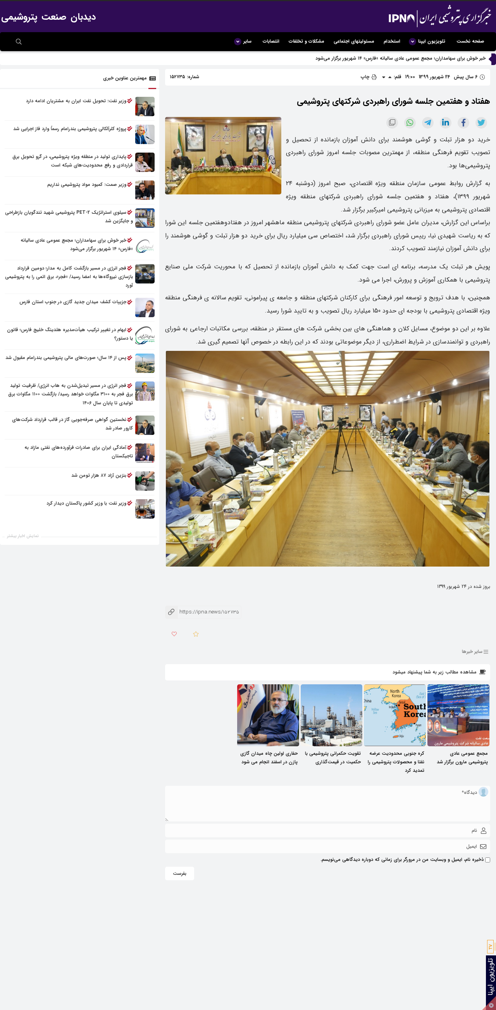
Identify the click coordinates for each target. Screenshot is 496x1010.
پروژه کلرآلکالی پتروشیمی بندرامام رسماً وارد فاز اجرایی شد (69, 128)
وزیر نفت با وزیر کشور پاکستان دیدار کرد (86, 503)
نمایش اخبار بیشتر (23, 536)
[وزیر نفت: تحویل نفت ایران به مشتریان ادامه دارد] (145, 106)
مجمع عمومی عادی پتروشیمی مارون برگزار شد (462, 758)
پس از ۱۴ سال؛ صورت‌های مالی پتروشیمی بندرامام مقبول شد (65, 358)
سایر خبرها (472, 651)
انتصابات (271, 41)
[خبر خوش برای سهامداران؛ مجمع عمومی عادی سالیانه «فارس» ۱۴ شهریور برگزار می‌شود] (145, 246)
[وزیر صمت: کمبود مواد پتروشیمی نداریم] (145, 190)
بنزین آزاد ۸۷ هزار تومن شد (98, 475)
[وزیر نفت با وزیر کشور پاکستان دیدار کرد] (145, 509)
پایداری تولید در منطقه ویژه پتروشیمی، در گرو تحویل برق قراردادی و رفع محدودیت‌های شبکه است (72, 161)
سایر (247, 41)
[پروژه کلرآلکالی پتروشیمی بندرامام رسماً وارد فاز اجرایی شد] (145, 134)
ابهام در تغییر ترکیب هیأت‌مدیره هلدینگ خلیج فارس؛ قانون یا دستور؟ (70, 334)
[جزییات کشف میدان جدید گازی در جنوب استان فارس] (145, 308)
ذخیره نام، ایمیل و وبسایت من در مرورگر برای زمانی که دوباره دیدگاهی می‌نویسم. (402, 859)
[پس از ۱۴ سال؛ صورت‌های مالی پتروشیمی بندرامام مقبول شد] (145, 363)
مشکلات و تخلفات (306, 41)
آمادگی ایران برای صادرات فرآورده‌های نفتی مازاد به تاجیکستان (78, 452)
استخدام (392, 41)
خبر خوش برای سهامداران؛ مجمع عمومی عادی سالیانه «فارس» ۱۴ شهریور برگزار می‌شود (400, 58)
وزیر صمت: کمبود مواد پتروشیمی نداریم (86, 184)
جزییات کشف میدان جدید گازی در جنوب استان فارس (72, 302)
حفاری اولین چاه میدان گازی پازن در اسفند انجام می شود (269, 758)
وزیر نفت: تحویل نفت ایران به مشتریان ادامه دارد (76, 101)
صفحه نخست (470, 41)
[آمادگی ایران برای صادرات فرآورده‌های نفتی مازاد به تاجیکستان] (145, 453)
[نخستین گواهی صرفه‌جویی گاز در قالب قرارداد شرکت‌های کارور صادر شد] (145, 425)
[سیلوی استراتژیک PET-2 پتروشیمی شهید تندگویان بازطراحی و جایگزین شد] (145, 218)
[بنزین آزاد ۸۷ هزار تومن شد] (145, 481)
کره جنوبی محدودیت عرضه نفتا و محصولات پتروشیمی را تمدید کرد (396, 762)
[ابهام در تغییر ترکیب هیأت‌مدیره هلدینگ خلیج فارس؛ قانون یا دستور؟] (145, 335)
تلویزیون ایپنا (431, 41)
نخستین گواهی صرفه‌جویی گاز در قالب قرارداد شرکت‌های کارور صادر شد (72, 424)
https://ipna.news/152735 (202, 612)
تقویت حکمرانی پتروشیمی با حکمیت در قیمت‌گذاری (333, 758)
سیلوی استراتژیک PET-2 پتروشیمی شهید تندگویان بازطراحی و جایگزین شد (69, 217)
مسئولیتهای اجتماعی (354, 41)
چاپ (366, 77)
